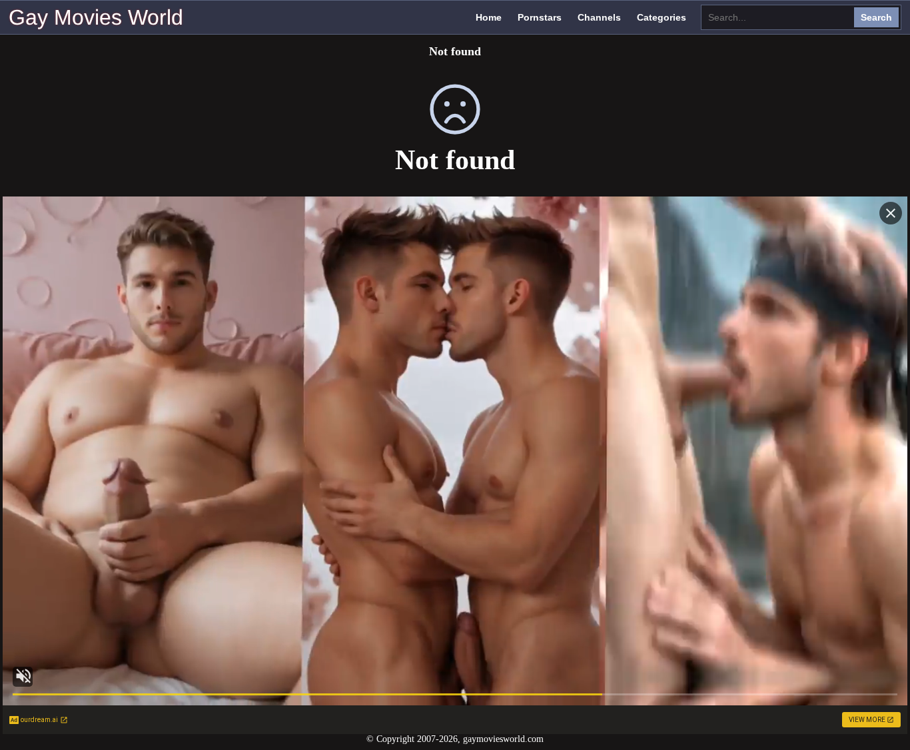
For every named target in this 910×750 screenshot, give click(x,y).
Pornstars (540, 17)
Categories (661, 17)
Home (489, 17)
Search (876, 17)
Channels (599, 17)
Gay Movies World (96, 17)
